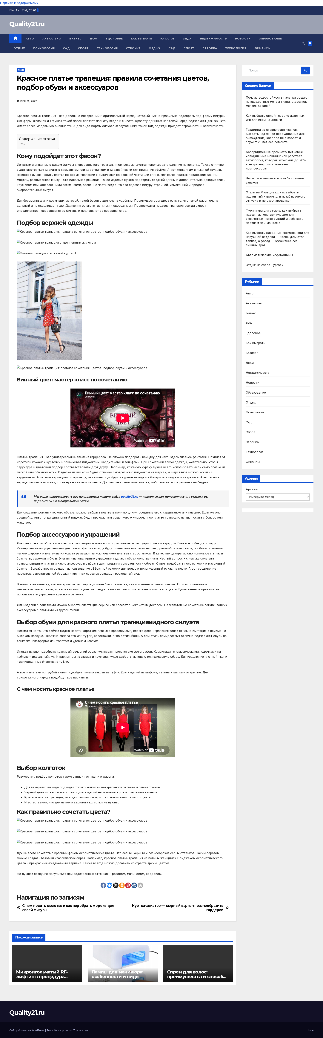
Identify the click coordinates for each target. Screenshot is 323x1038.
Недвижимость (213, 38)
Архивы (252, 489)
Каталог (167, 38)
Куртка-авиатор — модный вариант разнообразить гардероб (177, 908)
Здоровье (114, 38)
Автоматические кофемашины (269, 255)
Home (310, 1030)
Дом (93, 38)
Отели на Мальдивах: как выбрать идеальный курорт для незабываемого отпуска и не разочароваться (276, 196)
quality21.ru (129, 496)
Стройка (133, 48)
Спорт (83, 48)
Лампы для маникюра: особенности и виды (117, 974)
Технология (107, 48)
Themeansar (80, 1030)
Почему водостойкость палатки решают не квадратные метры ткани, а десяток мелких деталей (277, 102)
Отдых (19, 48)
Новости (243, 38)
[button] (303, 43)
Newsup (59, 1030)
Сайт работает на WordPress (27, 1030)
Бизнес (75, 38)
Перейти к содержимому (19, 3)
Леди (187, 38)
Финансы (262, 48)
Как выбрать (141, 38)
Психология (44, 48)
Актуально (51, 38)
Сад (66, 48)
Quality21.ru (27, 24)
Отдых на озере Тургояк (264, 265)
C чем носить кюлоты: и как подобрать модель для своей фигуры (68, 908)
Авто (30, 38)
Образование (270, 38)
